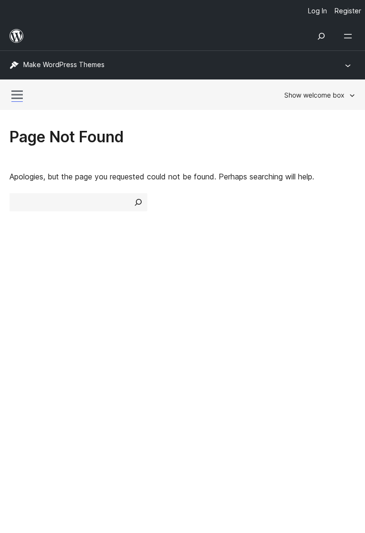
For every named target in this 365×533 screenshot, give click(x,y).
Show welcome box (314, 95)
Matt (23, 390)
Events (288, 309)
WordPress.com (42, 373)
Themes (112, 309)
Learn (197, 291)
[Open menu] (350, 36)
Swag (290, 342)
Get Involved (299, 291)
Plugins (110, 325)
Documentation (214, 309)
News (19, 309)
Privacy (23, 342)
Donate (294, 325)
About (20, 291)
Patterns (113, 342)
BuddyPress (35, 424)
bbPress (29, 407)
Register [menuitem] (348, 11)
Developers (207, 325)
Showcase (116, 291)
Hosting (23, 325)
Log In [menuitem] (317, 11)
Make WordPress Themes (64, 64)
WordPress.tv (215, 342)
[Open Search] (321, 36)
